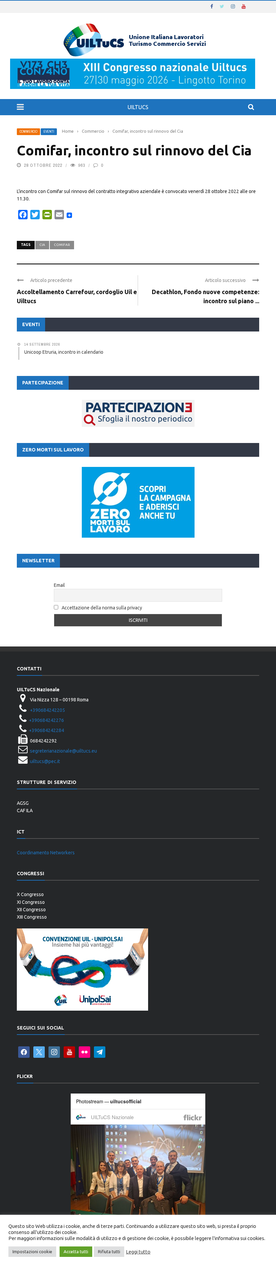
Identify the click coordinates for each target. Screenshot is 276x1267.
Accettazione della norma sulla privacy (102, 607)
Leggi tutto (138, 1252)
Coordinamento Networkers (46, 852)
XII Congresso (31, 909)
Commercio (28, 131)
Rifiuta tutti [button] (109, 1251)
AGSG (23, 803)
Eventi (48, 131)
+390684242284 (46, 730)
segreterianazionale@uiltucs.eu (63, 751)
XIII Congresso (32, 917)
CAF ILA (25, 810)
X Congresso (30, 894)
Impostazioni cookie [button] (32, 1251)
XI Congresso (31, 902)
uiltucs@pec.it (45, 761)
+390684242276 (46, 720)
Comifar (62, 245)
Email (59, 585)
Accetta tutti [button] (76, 1251)
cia (42, 245)
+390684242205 (47, 710)
